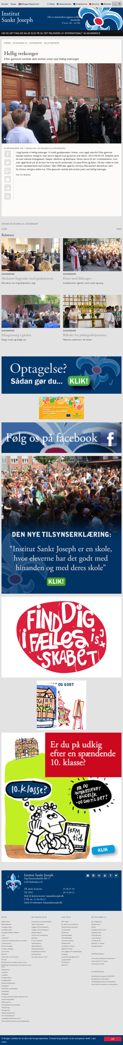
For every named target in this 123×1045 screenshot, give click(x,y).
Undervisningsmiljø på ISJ (70, 957)
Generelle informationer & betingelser (104, 984)
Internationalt (73, 33)
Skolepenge (6, 1007)
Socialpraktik (66, 930)
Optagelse (5, 994)
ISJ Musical (65, 962)
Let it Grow (5, 951)
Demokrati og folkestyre (10, 988)
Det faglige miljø (19, 33)
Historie (4, 959)
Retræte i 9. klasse (98, 943)
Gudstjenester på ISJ (99, 930)
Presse (13, 4)
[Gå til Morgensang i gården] (31, 311)
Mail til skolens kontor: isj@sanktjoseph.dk (44, 896)
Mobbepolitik (66, 943)
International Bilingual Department (103, 958)
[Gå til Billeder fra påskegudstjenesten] (92, 311)
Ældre (4, 229)
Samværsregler (67, 935)
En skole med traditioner (70, 924)
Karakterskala (36, 954)
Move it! (4, 954)
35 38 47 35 (68, 889)
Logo (3, 935)
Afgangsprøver (37, 946)
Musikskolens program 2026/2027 (103, 976)
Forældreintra (81, 4)
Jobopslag (5, 991)
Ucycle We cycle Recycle (10, 957)
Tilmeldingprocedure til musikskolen (104, 981)
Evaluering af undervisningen (42, 921)
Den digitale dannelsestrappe (72, 951)
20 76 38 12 (68, 892)
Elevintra (95, 4)
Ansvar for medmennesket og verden (14, 940)
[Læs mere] (7, 196)
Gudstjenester (35, 43)
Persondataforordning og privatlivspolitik (15, 1021)
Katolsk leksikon (97, 946)
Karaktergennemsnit (38, 951)
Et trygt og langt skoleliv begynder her (15, 997)
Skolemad (65, 932)
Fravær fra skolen (68, 940)
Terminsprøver (36, 943)
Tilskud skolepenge (8, 1013)
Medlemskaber (7, 924)
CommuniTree (6, 943)
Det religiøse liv (54, 33)
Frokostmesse (96, 935)
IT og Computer (37, 940)
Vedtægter (5, 986)
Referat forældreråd (8, 983)
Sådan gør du (6, 1002)
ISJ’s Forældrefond (8, 1016)
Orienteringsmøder (8, 999)
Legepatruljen (66, 959)
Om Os (5, 33)
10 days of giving (7, 949)
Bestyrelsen (6, 969)
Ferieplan (65, 954)
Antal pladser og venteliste (11, 1005)
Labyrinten (5, 938)
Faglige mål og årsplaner (40, 927)
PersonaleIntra (65, 4)
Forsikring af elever (68, 946)
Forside (7, 43)
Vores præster (96, 938)
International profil (98, 964)
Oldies (52, 4)
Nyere (119, 229)
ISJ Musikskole (91, 33)
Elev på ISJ (37, 33)
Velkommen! (6, 921)
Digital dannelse (67, 949)
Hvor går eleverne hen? (40, 957)
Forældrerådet (6, 978)
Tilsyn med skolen (38, 924)
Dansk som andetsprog (40, 935)
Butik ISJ (65, 965)
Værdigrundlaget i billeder (10, 932)
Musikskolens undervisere (100, 979)
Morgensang (96, 924)
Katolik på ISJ (96, 940)
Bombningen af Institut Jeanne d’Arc (14, 962)
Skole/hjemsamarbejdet (70, 927)
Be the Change (7, 946)
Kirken (94, 927)
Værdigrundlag (7, 927)
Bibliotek (107, 4)
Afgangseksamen (38, 949)
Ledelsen (5, 972)
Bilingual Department (30, 4)
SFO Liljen (65, 921)
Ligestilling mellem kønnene (11, 1018)
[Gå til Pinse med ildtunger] (92, 254)
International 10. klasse (100, 961)
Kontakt (5, 4)
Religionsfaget (36, 932)
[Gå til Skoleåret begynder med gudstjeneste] (31, 254)
